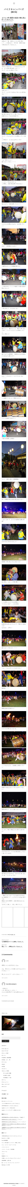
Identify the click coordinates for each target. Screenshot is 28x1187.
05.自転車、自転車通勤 (6, 1057)
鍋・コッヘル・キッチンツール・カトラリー (11, 1162)
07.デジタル (4, 1062)
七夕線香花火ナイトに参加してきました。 (13, 941)
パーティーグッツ (5, 1147)
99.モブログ (4, 1086)
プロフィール (4, 1151)
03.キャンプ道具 (5, 1053)
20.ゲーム (4, 1079)
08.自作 (3, 1064)
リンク (3, 1153)
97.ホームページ (5, 1082)
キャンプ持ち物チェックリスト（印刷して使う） (11, 1142)
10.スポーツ (4, 1068)
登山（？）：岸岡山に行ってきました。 (12, 946)
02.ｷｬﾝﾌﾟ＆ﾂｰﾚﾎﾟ (5, 1051)
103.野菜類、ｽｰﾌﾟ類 (7, 1077)
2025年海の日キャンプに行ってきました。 (10, 1105)
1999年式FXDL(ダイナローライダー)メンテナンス (12, 1136)
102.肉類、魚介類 (6, 1075)
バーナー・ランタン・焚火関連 (8, 1149)
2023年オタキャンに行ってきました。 (9, 1119)
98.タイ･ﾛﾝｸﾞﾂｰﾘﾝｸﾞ (6, 1084)
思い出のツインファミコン (7, 1101)
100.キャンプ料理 (5, 1071)
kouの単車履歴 (5, 1140)
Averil (21, 1117)
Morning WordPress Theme (11, 1183)
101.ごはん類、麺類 (7, 1073)
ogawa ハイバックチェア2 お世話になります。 (11, 1110)
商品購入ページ (5, 1156)
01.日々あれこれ (11, 934)
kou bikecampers (11, 984)
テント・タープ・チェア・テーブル (9, 1145)
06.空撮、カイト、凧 (6, 1059)
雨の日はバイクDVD (6, 1165)
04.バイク (4, 1055)
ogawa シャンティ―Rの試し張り (8, 1108)
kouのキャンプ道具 (6, 1138)
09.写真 (3, 1066)
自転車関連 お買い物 (6, 1160)
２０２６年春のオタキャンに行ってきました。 (11, 1103)
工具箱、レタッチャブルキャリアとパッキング (11, 1158)
